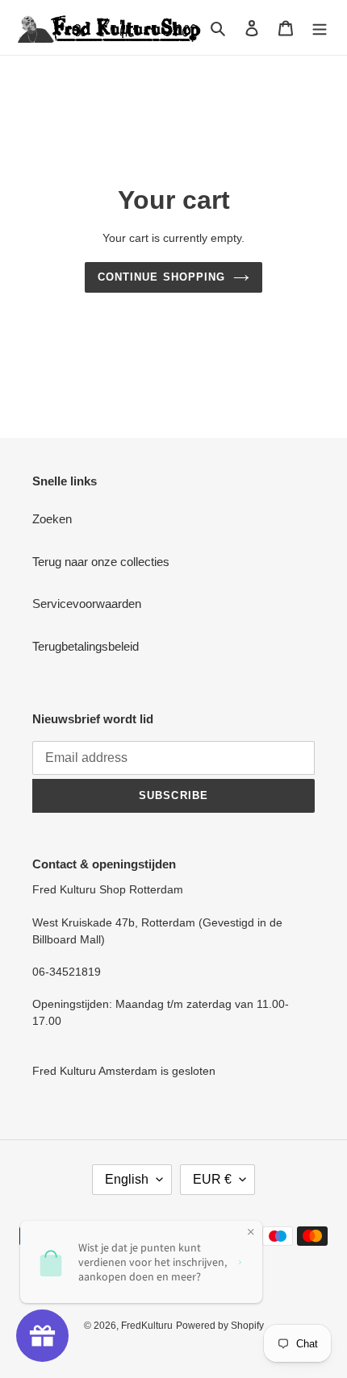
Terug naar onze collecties (100, 561)
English (126, 1179)
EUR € (212, 1179)
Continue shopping (161, 277)
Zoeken (52, 519)
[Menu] (320, 27)
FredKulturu (147, 1325)
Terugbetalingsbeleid (85, 646)
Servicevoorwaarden (86, 603)
